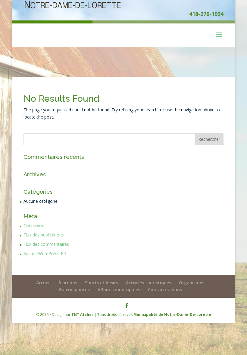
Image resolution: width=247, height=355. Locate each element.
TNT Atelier (82, 314)
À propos (67, 283)
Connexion (33, 225)
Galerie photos (74, 289)
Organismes (191, 283)
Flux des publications (43, 235)
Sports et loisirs (101, 283)
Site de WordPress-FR (44, 253)
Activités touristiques (148, 283)
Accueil (43, 283)
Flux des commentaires (46, 244)
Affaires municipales (119, 289)
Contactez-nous (165, 289)
